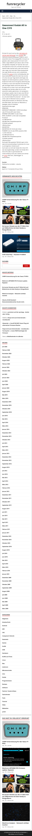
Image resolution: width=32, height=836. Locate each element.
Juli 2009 (4, 595)
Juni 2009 (5, 598)
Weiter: (12, 168)
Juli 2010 (4, 553)
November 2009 (6, 581)
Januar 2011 (5, 533)
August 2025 (6, 360)
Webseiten (5, 708)
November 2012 (6, 460)
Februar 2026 (6, 350)
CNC (3, 632)
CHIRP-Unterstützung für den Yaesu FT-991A (15, 276)
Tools (3, 698)
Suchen (5, 261)
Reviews (4, 684)
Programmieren (7, 681)
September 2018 (7, 412)
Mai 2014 (4, 419)
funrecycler (16, 4)
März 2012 (5, 484)
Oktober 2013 (6, 440)
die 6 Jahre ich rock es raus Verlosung (14, 54)
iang (3, 32)
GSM (3, 650)
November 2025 (6, 353)
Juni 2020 (5, 381)
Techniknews (6, 694)
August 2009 (6, 591)
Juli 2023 (4, 374)
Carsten (21, 55)
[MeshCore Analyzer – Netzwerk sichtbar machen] (16, 812)
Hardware (5, 653)
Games (4, 643)
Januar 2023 (5, 377)
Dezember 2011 (6, 495)
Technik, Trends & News (9, 691)
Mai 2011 (4, 519)
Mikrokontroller (7, 670)
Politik (4, 677)
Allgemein (5, 619)
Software (5, 687)
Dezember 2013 (6, 433)
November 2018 (6, 405)
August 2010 (6, 550)
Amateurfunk (6, 622)
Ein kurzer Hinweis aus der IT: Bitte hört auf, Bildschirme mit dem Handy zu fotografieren (15, 228)
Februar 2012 (6, 488)
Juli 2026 (4, 346)
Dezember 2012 (6, 457)
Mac (3, 663)
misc (3, 674)
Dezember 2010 (6, 536)
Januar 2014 (5, 429)
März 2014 (5, 426)
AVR (3, 629)
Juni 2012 (5, 474)
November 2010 (6, 539)
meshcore (5, 667)
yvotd (4, 712)
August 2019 (6, 391)
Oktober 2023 (6, 371)
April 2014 (5, 422)
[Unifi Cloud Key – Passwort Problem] (16, 243)
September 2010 (7, 546)
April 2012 (5, 481)
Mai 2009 (4, 601)
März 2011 (5, 526)
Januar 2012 (5, 491)
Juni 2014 (5, 415)
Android (4, 625)
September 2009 (7, 588)
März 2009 (5, 608)
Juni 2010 (5, 557)
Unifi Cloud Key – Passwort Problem (14, 254)
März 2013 (5, 450)
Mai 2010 (4, 560)
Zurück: (11, 163)
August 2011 (6, 508)
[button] (2, 11)
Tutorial (4, 701)
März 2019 (5, 398)
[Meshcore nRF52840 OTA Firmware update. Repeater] (16, 757)
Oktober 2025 (6, 357)
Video (4, 705)
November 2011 (6, 498)
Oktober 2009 (6, 584)
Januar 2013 (5, 453)
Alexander (5, 323)
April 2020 (5, 384)
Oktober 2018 (6, 409)
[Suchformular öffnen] (30, 11)
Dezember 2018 (6, 402)
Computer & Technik (8, 636)
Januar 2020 (5, 388)
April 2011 (5, 522)
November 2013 (6, 436)
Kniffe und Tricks (7, 656)
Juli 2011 (4, 512)
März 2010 (5, 567)
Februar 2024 (6, 364)
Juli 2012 (4, 471)
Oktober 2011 (6, 502)
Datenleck (5, 639)
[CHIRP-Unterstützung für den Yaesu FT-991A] (16, 188)
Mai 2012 (4, 477)
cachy (10, 74)
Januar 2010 (5, 574)
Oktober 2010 (6, 543)
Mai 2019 (4, 395)
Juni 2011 (5, 515)
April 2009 (5, 605)
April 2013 (5, 446)
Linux (4, 660)
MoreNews (11, 834)
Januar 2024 (5, 367)
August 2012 (6, 467)
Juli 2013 (4, 443)
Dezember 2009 (6, 577)
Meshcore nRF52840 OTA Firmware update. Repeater (13, 769)
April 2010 (5, 564)
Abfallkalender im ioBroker (15, 336)
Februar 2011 (6, 529)
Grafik (4, 646)
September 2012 (7, 464)
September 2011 (7, 505)
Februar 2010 (6, 570)
